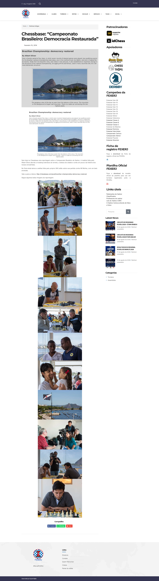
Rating (74, 14)
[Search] (128, 211)
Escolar (85, 14)
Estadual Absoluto (112, 140)
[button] (51, 526)
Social (117, 14)
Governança (41, 14)
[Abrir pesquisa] (39, 4)
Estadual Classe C (112, 125)
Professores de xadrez (114, 198)
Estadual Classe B (112, 122)
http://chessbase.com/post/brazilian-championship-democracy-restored (62, 174)
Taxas (107, 14)
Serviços (97, 14)
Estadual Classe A (112, 120)
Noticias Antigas (34, 26)
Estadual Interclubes (113, 131)
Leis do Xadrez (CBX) (113, 201)
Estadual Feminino (112, 129)
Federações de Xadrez (114, 194)
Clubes (54, 14)
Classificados (111, 196)
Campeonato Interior (113, 136)
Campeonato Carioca (113, 133)
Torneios (63, 14)
